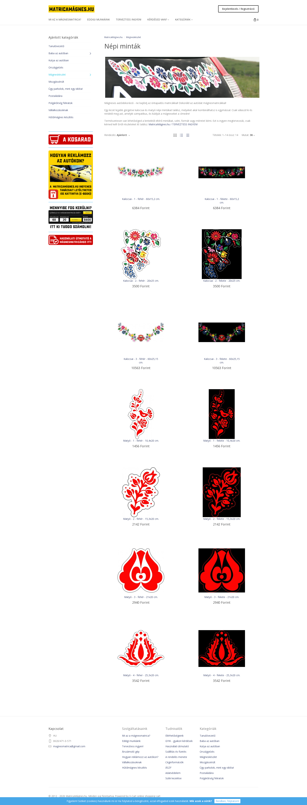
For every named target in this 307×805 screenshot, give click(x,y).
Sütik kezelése (173, 778)
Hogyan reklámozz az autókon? (140, 757)
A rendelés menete (176, 757)
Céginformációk (174, 762)
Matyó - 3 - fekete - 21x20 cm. (221, 597)
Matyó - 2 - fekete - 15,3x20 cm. (221, 518)
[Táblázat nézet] (187, 135)
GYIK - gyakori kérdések (179, 741)
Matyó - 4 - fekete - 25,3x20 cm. (221, 675)
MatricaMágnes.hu (113, 37)
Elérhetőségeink (174, 735)
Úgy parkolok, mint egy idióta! (217, 767)
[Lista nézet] (181, 135)
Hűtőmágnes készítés (134, 767)
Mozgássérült (207, 762)
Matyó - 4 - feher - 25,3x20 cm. (141, 675)
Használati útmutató (177, 746)
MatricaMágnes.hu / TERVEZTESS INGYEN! (173, 124)
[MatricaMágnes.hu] (72, 8)
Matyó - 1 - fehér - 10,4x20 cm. (141, 440)
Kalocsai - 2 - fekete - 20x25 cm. (221, 280)
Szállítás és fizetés (175, 751)
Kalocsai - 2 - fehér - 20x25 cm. (141, 280)
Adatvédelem (173, 773)
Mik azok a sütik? (201, 801)
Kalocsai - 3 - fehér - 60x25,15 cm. (141, 360)
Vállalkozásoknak (132, 762)
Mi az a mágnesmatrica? (136, 735)
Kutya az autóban (210, 746)
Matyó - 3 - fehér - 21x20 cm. (141, 597)
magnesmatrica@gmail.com (69, 746)
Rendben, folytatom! (227, 801)
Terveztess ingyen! (132, 746)
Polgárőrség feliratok (212, 778)
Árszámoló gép (130, 751)
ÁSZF (168, 767)
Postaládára (207, 773)
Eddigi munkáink (131, 741)
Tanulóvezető (207, 735)
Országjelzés (207, 751)
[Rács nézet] (175, 135)
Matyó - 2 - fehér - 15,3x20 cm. (141, 518)
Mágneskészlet (208, 757)
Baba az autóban (209, 741)
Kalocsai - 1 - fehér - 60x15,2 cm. (141, 199)
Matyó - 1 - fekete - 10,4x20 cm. (221, 440)
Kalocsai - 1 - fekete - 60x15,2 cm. (222, 200)
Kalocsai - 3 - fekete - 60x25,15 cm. (222, 360)
